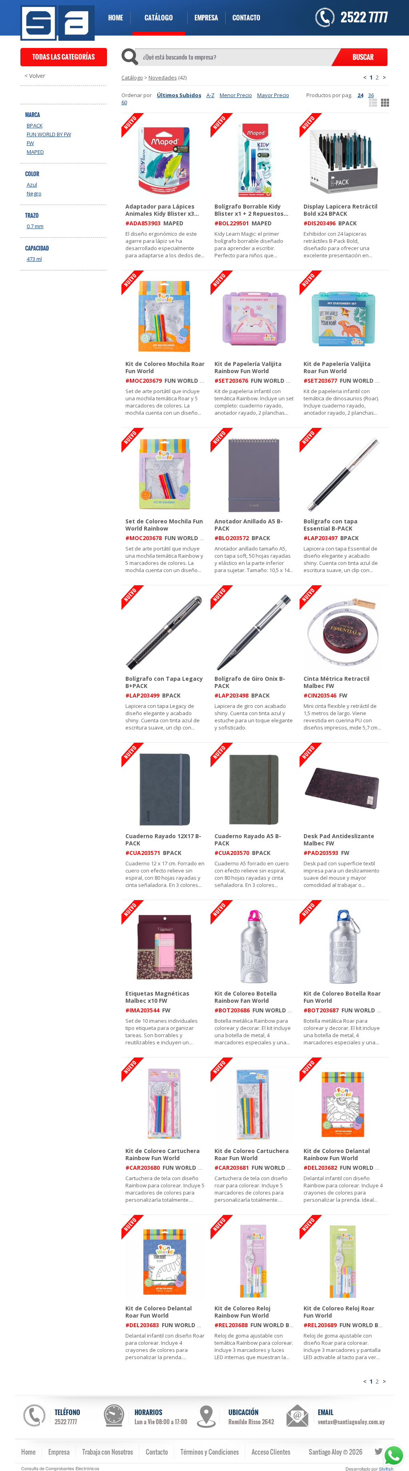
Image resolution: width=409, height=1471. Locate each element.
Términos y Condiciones (210, 1452)
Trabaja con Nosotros (107, 1452)
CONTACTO (246, 18)
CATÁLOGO (159, 18)
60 (124, 102)
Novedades (163, 77)
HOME (115, 18)
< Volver (34, 76)
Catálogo (132, 77)
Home (28, 1452)
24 (360, 95)
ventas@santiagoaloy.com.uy (351, 1421)
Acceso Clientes (271, 1452)
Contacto (157, 1452)
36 (371, 95)
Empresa (58, 1452)
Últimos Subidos (179, 95)
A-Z (210, 95)
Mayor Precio (273, 95)
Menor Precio (236, 95)
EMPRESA (206, 18)
